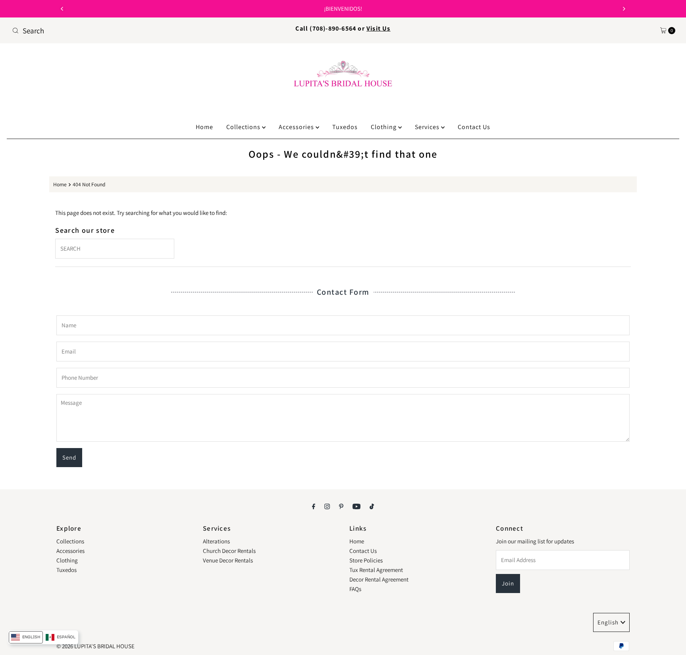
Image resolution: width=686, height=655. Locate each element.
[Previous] (62, 9)
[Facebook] (313, 506)
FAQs (355, 589)
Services (428, 127)
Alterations (216, 541)
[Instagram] (327, 506)
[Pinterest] (341, 506)
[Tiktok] (372, 506)
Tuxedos (345, 127)
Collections (244, 127)
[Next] (624, 9)
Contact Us (474, 127)
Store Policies (366, 560)
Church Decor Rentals (229, 551)
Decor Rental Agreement (379, 579)
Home (204, 127)
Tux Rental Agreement (376, 570)
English (608, 622)
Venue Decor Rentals (228, 560)
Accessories (297, 127)
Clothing (384, 127)
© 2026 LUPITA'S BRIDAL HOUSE (95, 646)
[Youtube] (356, 506)
